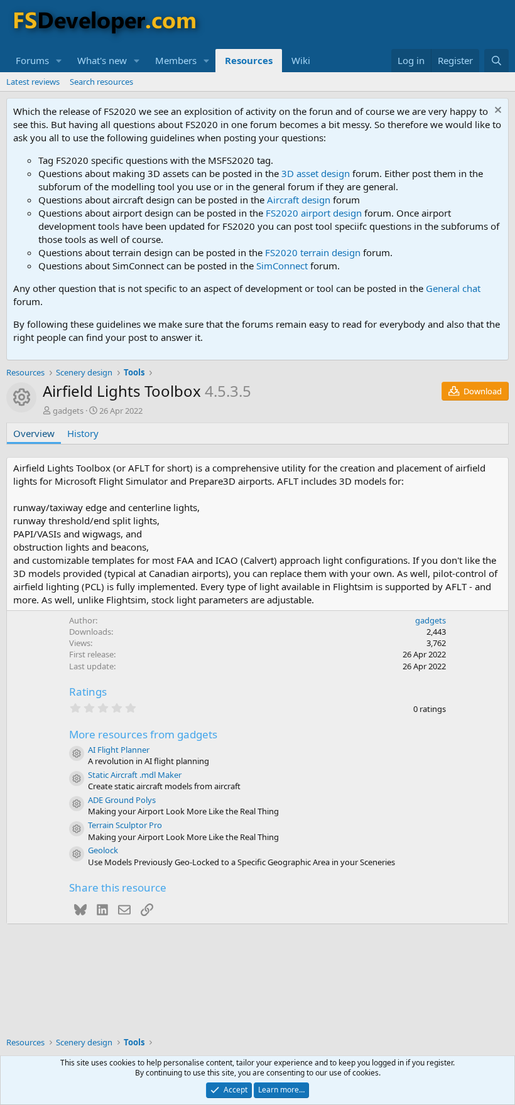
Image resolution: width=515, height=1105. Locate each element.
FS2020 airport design (314, 213)
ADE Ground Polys (122, 800)
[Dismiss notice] (496, 111)
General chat (453, 288)
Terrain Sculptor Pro (125, 825)
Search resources (101, 81)
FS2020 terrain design (312, 252)
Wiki (300, 60)
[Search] (496, 60)
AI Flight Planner (118, 749)
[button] (59, 60)
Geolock (103, 850)
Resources (249, 60)
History (83, 433)
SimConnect (282, 265)
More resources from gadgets (143, 734)
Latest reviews (33, 81)
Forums (32, 60)
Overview (34, 433)
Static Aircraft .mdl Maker (135, 774)
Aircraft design (298, 199)
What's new (102, 60)
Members (176, 60)
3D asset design (315, 173)
